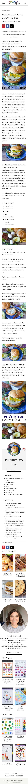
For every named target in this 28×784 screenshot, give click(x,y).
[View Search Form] (24, 2)
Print (14, 470)
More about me (13, 652)
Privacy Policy (17, 773)
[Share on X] (12, 26)
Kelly (4, 21)
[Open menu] (4, 3)
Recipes (8, 11)
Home (3, 11)
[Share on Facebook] (7, 26)
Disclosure (9, 776)
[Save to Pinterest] (3, 26)
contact (19, 776)
